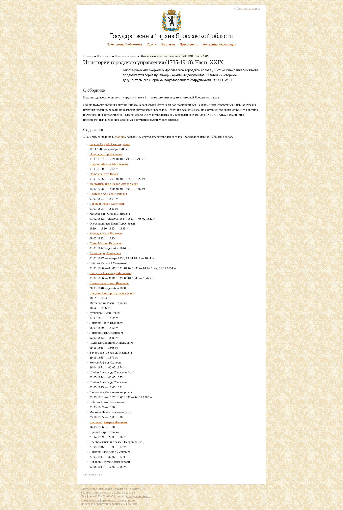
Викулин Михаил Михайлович (109, 164)
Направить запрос (248, 8)
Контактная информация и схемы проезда (108, 500)
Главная (89, 55)
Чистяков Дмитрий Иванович (108, 422)
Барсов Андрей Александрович (110, 144)
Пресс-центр (188, 44)
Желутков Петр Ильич (104, 173)
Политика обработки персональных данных (109, 503)
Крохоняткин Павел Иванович (109, 283)
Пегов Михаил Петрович (106, 243)
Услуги (151, 44)
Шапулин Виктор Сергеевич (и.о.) (112, 293)
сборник (119, 136)
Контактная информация (219, 44)
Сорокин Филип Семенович (107, 203)
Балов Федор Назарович (105, 253)
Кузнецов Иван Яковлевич (106, 233)
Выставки (168, 44)
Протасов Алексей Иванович (108, 193)
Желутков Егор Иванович (106, 154)
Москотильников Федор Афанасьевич (114, 183)
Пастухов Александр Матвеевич (110, 273)
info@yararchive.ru (138, 496)
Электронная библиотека (124, 44)
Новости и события (126, 55)
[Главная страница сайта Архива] (171, 30)
